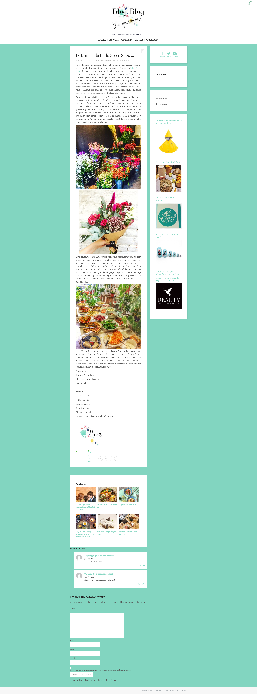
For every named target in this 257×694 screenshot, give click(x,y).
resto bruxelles (123, 60)
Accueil (102, 40)
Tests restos (105, 60)
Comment (73, 609)
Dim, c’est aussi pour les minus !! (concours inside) (167, 272)
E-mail (72, 649)
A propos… (114, 40)
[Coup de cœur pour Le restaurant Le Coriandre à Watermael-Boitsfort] (86, 521)
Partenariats (152, 40)
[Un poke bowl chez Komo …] (129, 494)
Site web (72, 658)
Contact (139, 40)
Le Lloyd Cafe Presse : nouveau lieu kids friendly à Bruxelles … (85, 507)
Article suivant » (140, 471)
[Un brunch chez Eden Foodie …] (107, 494)
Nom (72, 640)
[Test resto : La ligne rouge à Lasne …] (107, 521)
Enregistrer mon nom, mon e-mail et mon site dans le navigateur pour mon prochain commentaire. (100, 670)
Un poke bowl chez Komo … (128, 504)
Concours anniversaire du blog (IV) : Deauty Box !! (167, 279)
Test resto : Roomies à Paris (168, 162)
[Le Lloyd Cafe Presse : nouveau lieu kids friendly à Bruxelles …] (86, 494)
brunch (115, 60)
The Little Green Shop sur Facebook (98, 574)
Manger (97, 60)
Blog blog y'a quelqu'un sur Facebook (99, 556)
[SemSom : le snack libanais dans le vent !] (129, 521)
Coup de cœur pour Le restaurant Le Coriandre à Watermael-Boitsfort (85, 534)
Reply (140, 566)
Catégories (126, 40)
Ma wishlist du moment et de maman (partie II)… (169, 122)
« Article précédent (77, 471)
